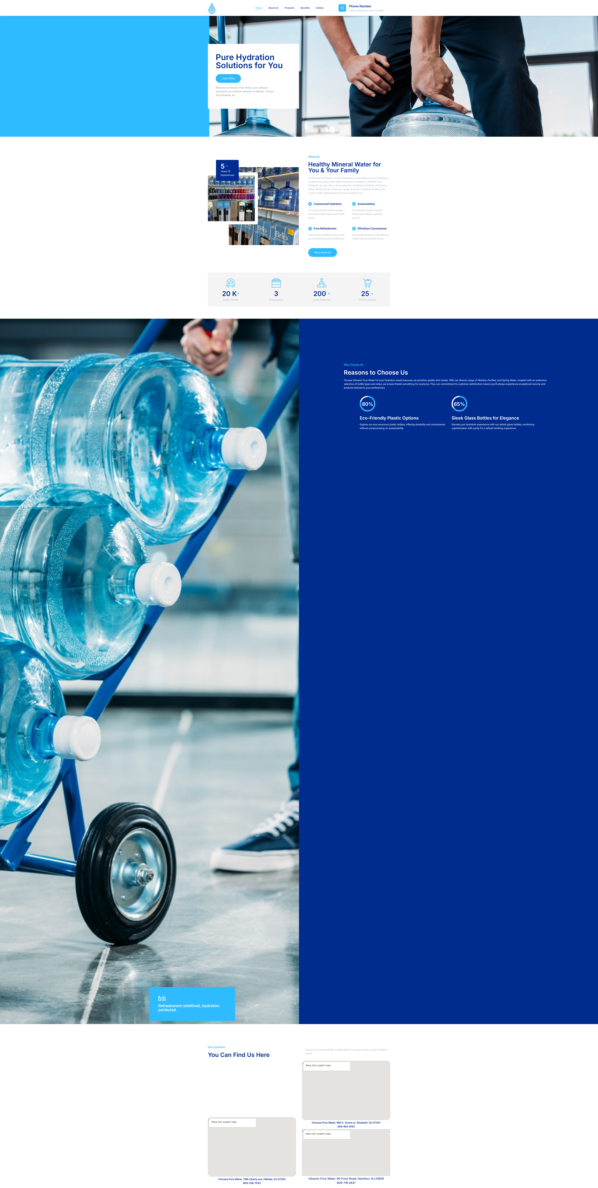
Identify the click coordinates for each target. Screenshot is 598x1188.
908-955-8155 (346, 1126)
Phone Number (360, 6)
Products (289, 8)
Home (258, 8)
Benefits (305, 8)
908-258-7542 (252, 1183)
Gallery (320, 8)
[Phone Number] (342, 8)
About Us (273, 8)
